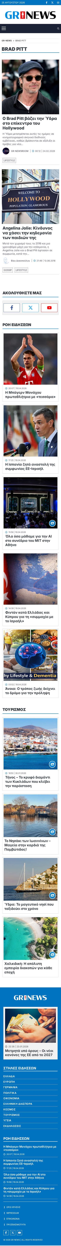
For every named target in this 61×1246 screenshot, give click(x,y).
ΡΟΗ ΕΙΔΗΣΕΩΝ (17, 324)
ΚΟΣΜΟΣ (9, 1109)
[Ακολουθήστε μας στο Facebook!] (47, 3)
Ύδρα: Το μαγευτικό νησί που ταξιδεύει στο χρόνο (29, 906)
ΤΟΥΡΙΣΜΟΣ (14, 709)
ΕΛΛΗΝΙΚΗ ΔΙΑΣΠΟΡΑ (17, 1103)
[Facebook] (12, 307)
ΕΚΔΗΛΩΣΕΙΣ (12, 1126)
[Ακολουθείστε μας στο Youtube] (19, 1232)
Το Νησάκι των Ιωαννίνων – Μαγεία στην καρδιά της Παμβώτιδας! (27, 845)
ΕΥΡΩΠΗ (9, 1081)
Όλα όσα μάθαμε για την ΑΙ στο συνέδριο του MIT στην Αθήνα (28, 540)
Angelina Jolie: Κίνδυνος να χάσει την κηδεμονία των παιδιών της (28, 233)
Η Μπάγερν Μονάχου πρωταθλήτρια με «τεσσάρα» (30, 394)
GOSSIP (8, 270)
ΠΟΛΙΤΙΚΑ (9, 1092)
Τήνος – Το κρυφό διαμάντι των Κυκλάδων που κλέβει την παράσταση (27, 781)
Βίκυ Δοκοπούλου (20, 260)
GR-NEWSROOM (19, 151)
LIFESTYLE (9, 160)
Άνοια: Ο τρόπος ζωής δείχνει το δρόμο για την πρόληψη (30, 691)
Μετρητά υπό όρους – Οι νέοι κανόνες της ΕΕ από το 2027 (29, 1053)
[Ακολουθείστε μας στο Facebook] (5, 1232)
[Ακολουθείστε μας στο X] (12, 1232)
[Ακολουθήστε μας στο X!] (52, 3)
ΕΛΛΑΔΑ (9, 1076)
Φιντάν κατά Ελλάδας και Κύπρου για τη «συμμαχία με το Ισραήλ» (29, 616)
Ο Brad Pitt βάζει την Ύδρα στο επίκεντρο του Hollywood (30, 123)
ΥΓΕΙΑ (7, 1120)
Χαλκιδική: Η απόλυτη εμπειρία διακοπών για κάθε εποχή (28, 968)
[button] (58, 28)
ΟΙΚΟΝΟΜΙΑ (11, 1098)
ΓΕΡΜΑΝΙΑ (10, 1087)
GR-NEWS (15, 1240)
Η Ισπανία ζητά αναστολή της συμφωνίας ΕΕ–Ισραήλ (30, 466)
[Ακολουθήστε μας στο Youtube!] (58, 3)
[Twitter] (30, 307)
